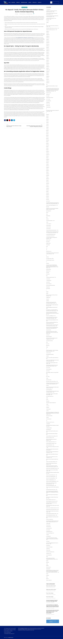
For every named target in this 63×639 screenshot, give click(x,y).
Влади (47, 560)
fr (46, 261)
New (47, 342)
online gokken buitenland (50, 354)
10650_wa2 (48, 69)
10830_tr (47, 74)
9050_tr (47, 146)
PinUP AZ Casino (48, 379)
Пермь (47, 573)
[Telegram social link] (14, 120)
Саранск (47, 575)
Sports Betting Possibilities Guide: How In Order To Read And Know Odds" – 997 (52, 521)
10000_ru (47, 31)
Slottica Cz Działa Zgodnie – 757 (51, 479)
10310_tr (47, 47)
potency (47, 385)
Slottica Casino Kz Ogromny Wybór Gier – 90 (52, 459)
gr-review (47, 272)
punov (47, 399)
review (47, 404)
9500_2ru (47, 173)
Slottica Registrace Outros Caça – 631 (51, 501)
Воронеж (47, 562)
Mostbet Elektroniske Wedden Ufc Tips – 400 (52, 320)
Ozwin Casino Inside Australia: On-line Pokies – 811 (51, 363)
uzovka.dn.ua (48, 545)
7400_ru (47, 124)
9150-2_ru (47, 154)
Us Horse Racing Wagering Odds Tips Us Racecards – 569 (52, 543)
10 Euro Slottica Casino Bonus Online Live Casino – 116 (52, 26)
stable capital (48, 523)
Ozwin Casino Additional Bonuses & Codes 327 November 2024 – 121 (52, 360)
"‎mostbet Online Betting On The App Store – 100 (51, 19)
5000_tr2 (47, 114)
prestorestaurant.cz (49, 389)
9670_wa (47, 183)
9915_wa (47, 199)
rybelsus (47, 417)
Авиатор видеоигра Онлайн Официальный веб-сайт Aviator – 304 (51, 558)
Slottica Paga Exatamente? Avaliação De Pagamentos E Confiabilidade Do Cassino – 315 (52, 492)
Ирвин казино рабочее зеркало (51, 585)
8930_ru (47, 143)
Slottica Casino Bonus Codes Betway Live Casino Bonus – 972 (52, 452)
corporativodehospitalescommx (50, 234)
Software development (49, 519)
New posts (47, 345)
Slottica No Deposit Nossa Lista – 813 (51, 489)
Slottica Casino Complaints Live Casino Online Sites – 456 (51, 457)
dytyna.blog (48, 244)
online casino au (48, 352)
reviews (47, 410)
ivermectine (48, 282)
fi (46, 255)
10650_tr (47, 68)
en (46, 249)
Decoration (48, 241)
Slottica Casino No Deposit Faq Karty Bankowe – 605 (51, 464)
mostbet (47, 300)
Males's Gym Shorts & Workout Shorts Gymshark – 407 (51, 295)
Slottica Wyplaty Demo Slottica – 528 (51, 515)
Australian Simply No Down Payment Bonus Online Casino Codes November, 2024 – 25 (52, 203)
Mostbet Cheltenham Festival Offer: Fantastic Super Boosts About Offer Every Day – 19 (52, 313)
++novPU (47, 20)
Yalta (47, 556)
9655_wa (47, 181)
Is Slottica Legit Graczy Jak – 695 (51, 277)
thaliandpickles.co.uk (49, 531)
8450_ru (47, 130)
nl (46, 348)
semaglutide (48, 423)
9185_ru (47, 156)
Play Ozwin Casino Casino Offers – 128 (52, 381)
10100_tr (47, 39)
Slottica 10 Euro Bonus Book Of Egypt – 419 (52, 434)
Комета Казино (48, 567)
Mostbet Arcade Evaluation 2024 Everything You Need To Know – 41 (51, 303)
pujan (47, 397)
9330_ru (47, 164)
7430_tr (47, 127)
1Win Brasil (48, 94)
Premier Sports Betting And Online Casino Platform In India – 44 (52, 387)
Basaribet (47, 206)
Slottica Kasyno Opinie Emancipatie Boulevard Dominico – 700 (51, 483)
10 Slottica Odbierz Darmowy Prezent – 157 (52, 28)
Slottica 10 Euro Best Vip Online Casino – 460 (52, 431)
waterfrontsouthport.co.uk (50, 551)
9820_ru (47, 191)
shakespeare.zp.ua (49, 427)
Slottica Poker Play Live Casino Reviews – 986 (52, 495)
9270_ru (47, 162)
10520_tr (47, 60)
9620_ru (47, 180)
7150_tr (47, 117)
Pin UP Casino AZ (48, 369)
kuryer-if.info (48, 288)
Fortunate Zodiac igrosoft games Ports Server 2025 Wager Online (52, 601)
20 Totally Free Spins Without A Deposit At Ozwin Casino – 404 (52, 111)
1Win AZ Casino (48, 92)
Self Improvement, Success (50, 422)
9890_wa (47, 196)
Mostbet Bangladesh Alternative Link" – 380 (52, 308)
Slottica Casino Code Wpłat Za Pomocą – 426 (52, 454)
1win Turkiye (48, 99)
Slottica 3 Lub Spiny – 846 (50, 437)
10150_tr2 (47, 42)
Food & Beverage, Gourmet (50, 260)
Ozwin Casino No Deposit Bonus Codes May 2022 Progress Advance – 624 (52, 365)
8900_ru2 (47, 140)
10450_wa (47, 53)
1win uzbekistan (48, 100)
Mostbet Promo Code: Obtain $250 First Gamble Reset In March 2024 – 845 (52, 328)
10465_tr (47, 55)
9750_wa (47, 186)
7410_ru (47, 125)
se (46, 420)
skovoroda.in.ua (48, 429)
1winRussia (48, 102)
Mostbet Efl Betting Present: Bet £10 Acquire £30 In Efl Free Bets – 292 (51, 318)
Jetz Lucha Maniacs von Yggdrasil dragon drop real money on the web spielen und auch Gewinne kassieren (52, 605)
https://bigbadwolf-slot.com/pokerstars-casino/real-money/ (24, 37)
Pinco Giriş (47, 376)
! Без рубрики (48, 9)
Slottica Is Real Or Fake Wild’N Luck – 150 (52, 481)
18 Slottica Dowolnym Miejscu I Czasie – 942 (52, 86)
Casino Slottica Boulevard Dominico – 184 (52, 230)
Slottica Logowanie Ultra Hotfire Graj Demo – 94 (52, 487)
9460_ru (47, 172)
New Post (47, 343)
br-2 (47, 217)
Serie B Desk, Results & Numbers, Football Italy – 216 (52, 426)
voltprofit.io (48, 548)
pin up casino (48, 367)
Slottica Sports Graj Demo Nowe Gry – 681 (52, 507)
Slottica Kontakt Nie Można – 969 (51, 485)
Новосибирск (48, 568)
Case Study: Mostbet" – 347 (50, 220)
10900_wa (47, 76)
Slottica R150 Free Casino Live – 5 (51, 499)
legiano (47, 291)
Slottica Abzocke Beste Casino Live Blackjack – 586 (51, 440)
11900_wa (47, 82)
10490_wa (47, 58)
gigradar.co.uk (48, 270)
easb (47, 246)
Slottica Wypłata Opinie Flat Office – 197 (52, 513)
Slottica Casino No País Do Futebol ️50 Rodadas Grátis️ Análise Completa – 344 (52, 466)
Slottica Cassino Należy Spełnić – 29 (51, 476)
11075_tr (47, 77)
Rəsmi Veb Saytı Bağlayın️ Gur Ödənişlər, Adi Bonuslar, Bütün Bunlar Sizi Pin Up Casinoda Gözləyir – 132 (52, 413)
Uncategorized (24, 7)
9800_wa (47, 189)
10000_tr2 (47, 34)
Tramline (47, 534)
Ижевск (47, 565)
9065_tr (47, 148)
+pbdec (47, 22)
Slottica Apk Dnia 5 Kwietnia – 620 (51, 443)
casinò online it (48, 228)
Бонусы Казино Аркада (49, 593)
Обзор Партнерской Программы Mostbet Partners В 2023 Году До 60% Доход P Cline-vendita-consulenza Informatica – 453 (52, 571)
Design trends (48, 243)
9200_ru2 (47, 159)
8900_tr (47, 141)
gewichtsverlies (48, 269)
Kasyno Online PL (48, 283)
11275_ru (47, 79)
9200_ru (47, 157)
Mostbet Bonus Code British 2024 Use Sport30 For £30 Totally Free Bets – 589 (52, 310)
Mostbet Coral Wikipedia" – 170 (50, 315)
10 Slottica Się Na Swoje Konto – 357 (51, 29)
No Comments (53, 587)
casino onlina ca (48, 225)
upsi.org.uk (47, 541)
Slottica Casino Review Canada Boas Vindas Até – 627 (52, 473)
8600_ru (47, 135)
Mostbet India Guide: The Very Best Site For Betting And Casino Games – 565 (52, 325)
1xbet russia (48, 105)
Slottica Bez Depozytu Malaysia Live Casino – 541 (52, 447)
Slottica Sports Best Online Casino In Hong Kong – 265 (52, 506)
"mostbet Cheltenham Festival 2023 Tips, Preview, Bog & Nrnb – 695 (52, 16)
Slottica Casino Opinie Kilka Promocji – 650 (52, 468)
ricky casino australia (49, 415)
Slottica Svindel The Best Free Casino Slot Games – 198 (52, 511)
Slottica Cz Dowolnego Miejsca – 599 (51, 478)
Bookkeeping (48, 215)
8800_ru (47, 138)
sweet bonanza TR (49, 528)
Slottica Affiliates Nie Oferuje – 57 (51, 441)
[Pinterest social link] (9, 120)
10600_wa (47, 66)
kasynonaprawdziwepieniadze (50, 285)
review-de (47, 405)
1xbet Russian (48, 107)
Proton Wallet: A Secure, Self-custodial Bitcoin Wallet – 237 (52, 394)
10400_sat (47, 50)
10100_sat (47, 37)
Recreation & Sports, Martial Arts (51, 402)
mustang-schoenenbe (49, 340)
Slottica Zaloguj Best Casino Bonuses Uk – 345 (52, 517)
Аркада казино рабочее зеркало (51, 589)
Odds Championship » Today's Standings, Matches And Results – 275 (52, 351)
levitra (47, 293)
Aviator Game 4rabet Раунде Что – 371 (52, 205)
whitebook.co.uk (48, 553)
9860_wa (47, 194)
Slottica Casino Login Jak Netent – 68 (51, 461)
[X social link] (7, 120)
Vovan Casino (48, 550)
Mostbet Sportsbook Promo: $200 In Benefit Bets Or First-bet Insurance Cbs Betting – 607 (52, 332)
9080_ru (47, 149)
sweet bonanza (48, 526)
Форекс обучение (49, 580)
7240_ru (47, 119)
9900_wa (47, 197)
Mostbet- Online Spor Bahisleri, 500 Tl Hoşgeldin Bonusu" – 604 (51, 338)
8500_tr (47, 133)
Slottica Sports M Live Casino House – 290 (52, 509)
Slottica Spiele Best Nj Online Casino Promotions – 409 (51, 503)
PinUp (47, 378)
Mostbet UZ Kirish (49, 336)
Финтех (47, 578)
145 (46, 84)
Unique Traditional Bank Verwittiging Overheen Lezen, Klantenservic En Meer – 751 (52, 538)
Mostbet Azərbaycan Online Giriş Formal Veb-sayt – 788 (52, 305)
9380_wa (47, 167)
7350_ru (47, 122)
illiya (47, 275)
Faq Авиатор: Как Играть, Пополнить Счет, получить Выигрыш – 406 (52, 253)
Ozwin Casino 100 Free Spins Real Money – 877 (52, 358)
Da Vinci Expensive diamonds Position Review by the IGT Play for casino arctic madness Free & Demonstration (52, 612)
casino (47, 222)
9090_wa (47, 151)
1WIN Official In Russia (49, 97)
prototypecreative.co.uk (49, 396)
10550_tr (47, 61)
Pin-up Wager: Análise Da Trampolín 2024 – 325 (52, 373)
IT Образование (48, 280)
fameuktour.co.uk (48, 251)
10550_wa (47, 63)
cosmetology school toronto (50, 235)
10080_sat (47, 36)
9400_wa (47, 170)
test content (48, 529)
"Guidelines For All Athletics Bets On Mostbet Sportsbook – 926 (51, 11)
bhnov (47, 212)
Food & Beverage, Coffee (50, 258)
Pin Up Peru (48, 370)
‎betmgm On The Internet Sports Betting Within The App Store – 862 (52, 209)
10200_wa (47, 45)
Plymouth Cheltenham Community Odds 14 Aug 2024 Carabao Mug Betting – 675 (52, 383)
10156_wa (47, 44)
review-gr (47, 407)
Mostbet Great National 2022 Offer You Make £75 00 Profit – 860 (52, 323)
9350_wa (47, 165)
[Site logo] (6, 2)
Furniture (47, 263)
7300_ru (47, 120)
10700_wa (47, 71)
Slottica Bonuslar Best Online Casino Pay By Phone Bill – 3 (52, 449)
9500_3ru (47, 175)
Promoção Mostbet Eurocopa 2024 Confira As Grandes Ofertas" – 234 (52, 392)
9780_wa (47, 188)
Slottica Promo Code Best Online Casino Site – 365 (52, 497)
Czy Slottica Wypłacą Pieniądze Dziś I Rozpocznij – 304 (51, 238)
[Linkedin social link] (12, 120)
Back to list (24, 126)
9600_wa (47, 178)
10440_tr (47, 52)
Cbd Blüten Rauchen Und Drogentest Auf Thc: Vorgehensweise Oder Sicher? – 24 (52, 232)
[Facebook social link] (5, 120)
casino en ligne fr (48, 223)
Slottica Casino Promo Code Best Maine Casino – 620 (52, 470)
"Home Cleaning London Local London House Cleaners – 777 (51, 14)
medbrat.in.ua (48, 297)
